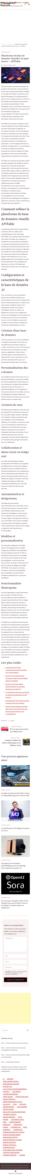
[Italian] (20, 2)
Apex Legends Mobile (11, 1081)
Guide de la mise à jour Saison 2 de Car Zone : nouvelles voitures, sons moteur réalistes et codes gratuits (14, 1069)
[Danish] (7, 2)
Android (10, 1079)
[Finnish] (11, 2)
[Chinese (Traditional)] (3, 2)
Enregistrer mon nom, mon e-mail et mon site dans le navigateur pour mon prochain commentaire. (16, 973)
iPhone (5, 1119)
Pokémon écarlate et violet (13, 1132)
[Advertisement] (15, 25)
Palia (25, 1127)
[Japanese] (22, 2)
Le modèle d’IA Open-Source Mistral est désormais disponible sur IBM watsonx (17, 695)
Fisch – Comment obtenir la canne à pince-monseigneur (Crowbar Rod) (13, 1049)
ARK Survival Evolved (11, 1084)
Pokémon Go (17, 1129)
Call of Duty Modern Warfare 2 (15, 1089)
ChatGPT (6, 1091)
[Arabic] (1, 2)
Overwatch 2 (16, 1127)
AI (8, 720)
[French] (13, 2)
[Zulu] (9, 5)
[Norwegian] (26, 2)
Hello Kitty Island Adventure (14, 1112)
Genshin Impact (8, 1107)
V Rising (22, 1155)
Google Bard (22, 1107)
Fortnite (22, 1104)
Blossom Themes (24, 1167)
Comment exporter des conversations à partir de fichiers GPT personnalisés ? (16, 670)
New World (18, 1124)
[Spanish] (5, 5)
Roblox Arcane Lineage (11, 1134)
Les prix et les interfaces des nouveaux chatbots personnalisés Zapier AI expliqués (16, 678)
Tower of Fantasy (10, 1155)
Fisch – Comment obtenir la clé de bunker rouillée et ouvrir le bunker (15, 1056)
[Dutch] (9, 2)
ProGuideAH (14, 1165)
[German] (15, 2)
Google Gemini (8, 1109)
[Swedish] (7, 5)
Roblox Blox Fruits (10, 1137)
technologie (5, 52)
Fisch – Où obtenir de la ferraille (10, 1062)
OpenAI (5, 1127)
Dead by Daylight (21, 1096)
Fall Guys (6, 1104)
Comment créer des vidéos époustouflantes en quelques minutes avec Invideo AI (15, 686)
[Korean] (24, 2)
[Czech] (5, 2)
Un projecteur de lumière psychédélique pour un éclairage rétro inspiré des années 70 (13, 865)
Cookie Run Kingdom (10, 1094)
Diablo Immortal (9, 1099)
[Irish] (18, 2)
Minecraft (7, 1124)
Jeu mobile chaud (17, 1119)
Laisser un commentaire (15, 1173)
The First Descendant (11, 1152)
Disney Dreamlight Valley (12, 1101)
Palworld (6, 1129)
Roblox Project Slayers (12, 1140)
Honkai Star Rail (9, 1117)
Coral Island (8, 1096)
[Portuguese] (1, 5)
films (15, 1104)
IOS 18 (20, 1117)
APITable (12, 720)
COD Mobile (16, 1091)
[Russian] (3, 5)
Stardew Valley (9, 1147)
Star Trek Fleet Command (12, 1150)
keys (5, 1122)
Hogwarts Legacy (9, 1114)
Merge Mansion (15, 1122)
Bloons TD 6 (7, 1086)
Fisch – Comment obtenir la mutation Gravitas (14, 1043)
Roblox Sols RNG (9, 1142)
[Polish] (28, 2)
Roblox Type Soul (9, 1145)
